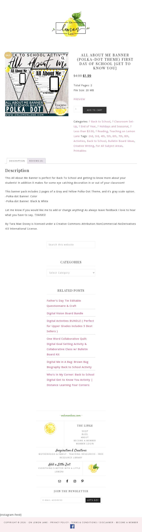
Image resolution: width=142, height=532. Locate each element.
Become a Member (85, 440)
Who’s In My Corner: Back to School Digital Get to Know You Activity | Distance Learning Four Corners (70, 380)
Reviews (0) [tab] (36, 161)
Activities (79, 141)
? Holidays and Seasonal (112, 126)
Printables (80, 150)
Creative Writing (84, 145)
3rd (97, 136)
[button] (63, 58)
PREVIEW (79, 99)
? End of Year (87, 126)
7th (120, 136)
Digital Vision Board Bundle (65, 313)
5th (109, 136)
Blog (85, 434)
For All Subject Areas (109, 145)
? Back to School (99, 121)
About (85, 437)
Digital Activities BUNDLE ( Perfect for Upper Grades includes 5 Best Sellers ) (70, 326)
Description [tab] (17, 161)
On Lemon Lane (71, 25)
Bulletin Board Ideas (121, 141)
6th (115, 136)
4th (103, 136)
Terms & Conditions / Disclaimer (92, 522)
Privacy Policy (59, 522)
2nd (90, 136)
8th (126, 136)
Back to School (96, 141)
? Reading (102, 131)
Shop (85, 431)
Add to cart (94, 110)
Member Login (85, 443)
